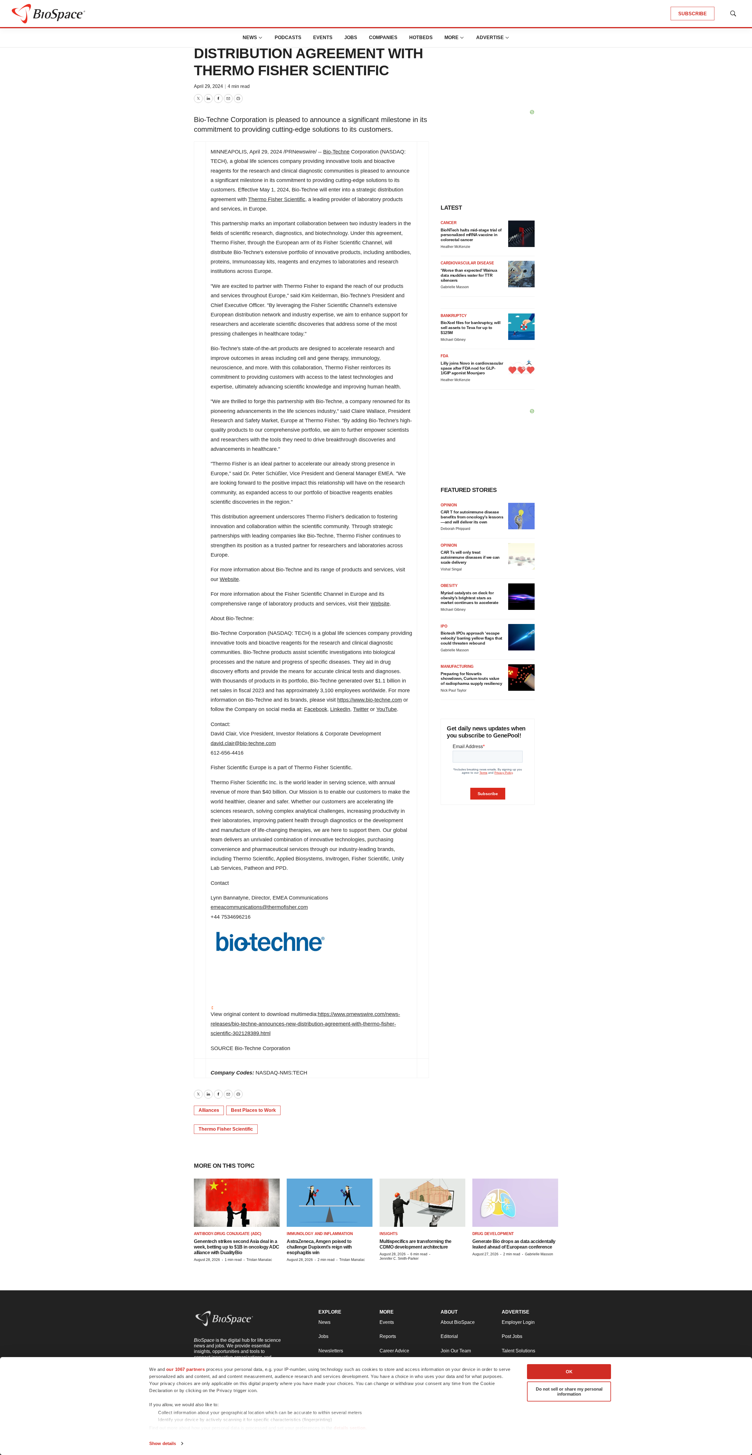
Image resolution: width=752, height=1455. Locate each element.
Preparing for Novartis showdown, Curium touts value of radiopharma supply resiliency (471, 678)
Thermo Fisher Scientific (276, 199)
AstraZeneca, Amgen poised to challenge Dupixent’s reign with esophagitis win (319, 1247)
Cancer (448, 223)
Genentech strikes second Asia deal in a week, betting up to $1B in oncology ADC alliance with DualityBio (236, 1247)
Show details (162, 1443)
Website (229, 579)
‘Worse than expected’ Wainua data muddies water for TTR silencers (469, 275)
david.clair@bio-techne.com (243, 743)
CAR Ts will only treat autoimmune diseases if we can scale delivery (470, 557)
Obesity (449, 585)
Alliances (209, 1110)
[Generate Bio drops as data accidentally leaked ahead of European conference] (515, 1203)
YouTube (386, 709)
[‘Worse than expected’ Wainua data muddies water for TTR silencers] (521, 274)
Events (323, 37)
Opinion (449, 505)
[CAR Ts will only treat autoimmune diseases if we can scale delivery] (521, 556)
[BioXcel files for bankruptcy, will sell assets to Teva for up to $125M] (521, 326)
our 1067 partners (185, 1369)
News (250, 37)
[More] (260, 37)
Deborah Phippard (455, 529)
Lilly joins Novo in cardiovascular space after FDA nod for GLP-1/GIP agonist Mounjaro (472, 368)
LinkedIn (340, 709)
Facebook (315, 709)
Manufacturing (457, 666)
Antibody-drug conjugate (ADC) (227, 1234)
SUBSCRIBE (692, 13)
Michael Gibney (453, 340)
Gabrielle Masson (455, 287)
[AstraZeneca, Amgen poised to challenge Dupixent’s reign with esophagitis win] (329, 1203)
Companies (383, 37)
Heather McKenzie (455, 247)
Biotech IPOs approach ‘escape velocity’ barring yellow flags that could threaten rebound (471, 638)
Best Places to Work (253, 1110)
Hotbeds (421, 37)
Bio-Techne (336, 152)
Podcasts (288, 37)
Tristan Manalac (259, 1260)
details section (350, 1427)
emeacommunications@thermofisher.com (259, 907)
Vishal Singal (451, 569)
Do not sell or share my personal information (569, 1391)
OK (569, 1371)
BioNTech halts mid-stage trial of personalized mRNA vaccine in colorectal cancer (471, 235)
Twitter (361, 709)
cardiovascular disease (467, 263)
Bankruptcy (454, 315)
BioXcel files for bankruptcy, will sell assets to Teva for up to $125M (470, 327)
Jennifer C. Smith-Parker (399, 1259)
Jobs (350, 37)
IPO (444, 626)
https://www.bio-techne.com (369, 700)
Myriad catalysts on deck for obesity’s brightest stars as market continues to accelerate (469, 597)
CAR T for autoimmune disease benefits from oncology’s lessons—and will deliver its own (472, 517)
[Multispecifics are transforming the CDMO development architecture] (422, 1203)
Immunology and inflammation (320, 1234)
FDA (444, 356)
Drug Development (493, 1234)
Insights (389, 1234)
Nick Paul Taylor (453, 690)
